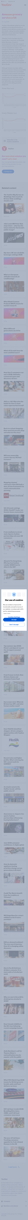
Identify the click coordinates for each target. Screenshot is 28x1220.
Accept (14, 619)
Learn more (7, 613)
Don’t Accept (14, 624)
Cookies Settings (14, 617)
